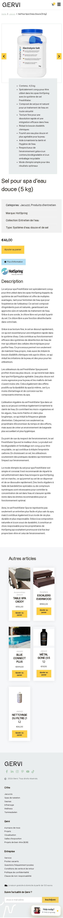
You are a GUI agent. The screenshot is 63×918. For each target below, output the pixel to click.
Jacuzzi (12, 14)
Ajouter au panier (12, 249)
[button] (59, 4)
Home (3, 14)
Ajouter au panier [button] (19, 614)
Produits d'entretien (43, 205)
